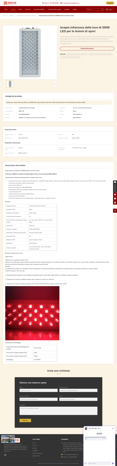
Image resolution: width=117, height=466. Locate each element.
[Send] (113, 463)
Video (20, 9)
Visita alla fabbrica (39, 9)
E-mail (61, 396)
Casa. (6, 9)
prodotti (34, 448)
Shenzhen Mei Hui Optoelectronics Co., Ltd (59, 463)
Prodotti (13, 9)
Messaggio (23, 405)
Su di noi (27, 9)
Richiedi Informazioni (87, 48)
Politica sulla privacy (38, 453)
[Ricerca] (102, 9)
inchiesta (110, 3)
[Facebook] (5, 455)
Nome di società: (63, 387)
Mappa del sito (36, 455)
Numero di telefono (24, 396)
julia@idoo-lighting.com (72, 3)
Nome (21, 387)
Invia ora (25, 420)
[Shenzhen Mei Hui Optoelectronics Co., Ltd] (10, 3)
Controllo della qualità (54, 9)
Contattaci (67, 9)
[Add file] (85, 463)
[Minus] (113, 428)
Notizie (75, 9)
